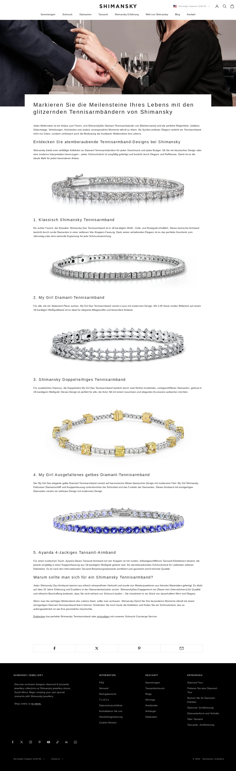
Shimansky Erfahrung (127, 14)
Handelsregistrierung (110, 716)
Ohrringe (150, 699)
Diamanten (85, 14)
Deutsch (55, 759)
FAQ (101, 682)
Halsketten (151, 716)
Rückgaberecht (107, 694)
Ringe (148, 694)
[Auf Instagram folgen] (30, 742)
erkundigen (103, 616)
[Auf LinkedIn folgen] (66, 742)
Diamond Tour (195, 682)
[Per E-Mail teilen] (182, 648)
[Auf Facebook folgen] (12, 742)
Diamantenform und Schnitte (203, 713)
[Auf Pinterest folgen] (39, 742)
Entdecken (39, 616)
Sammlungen (48, 14)
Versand (103, 688)
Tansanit (103, 14)
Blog (177, 14)
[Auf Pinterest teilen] (139, 648)
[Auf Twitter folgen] (21, 742)
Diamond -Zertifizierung (200, 707)
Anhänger (150, 711)
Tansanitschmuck (154, 688)
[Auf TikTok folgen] (57, 742)
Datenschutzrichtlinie (110, 705)
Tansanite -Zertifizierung (200, 724)
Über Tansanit (195, 719)
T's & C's (104, 699)
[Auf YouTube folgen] (48, 742)
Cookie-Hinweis (107, 722)
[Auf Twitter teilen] (97, 648)
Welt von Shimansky (157, 14)
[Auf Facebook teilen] (54, 648)
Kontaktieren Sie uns (110, 711)
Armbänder (151, 705)
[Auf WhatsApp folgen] (75, 742)
